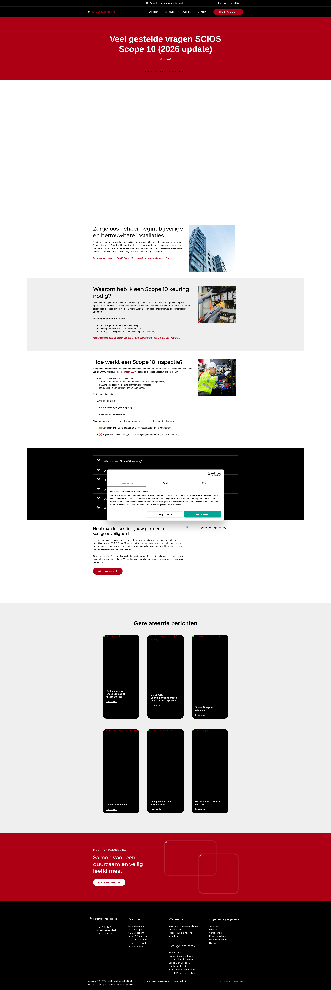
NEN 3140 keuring (137, 939)
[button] (159, 12)
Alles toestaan (202, 514)
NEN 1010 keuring (137, 936)
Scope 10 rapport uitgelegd (204, 708)
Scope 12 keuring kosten (181, 959)
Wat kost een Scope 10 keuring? (123, 461)
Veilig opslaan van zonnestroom (161, 803)
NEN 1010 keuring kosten (182, 973)
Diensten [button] (153, 12)
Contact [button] (202, 12)
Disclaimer (214, 929)
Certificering (215, 933)
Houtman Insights (226, 3)
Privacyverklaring (218, 936)
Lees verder (111, 702)
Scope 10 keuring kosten (181, 956)
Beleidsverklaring (218, 939)
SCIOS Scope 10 (136, 929)
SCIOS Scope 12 (136, 926)
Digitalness (237, 981)
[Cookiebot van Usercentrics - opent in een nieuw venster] (209, 474)
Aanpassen (164, 514)
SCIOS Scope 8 (136, 933)
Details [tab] (165, 483)
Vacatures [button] (170, 12)
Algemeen (214, 926)
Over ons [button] (186, 12)
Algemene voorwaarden (157, 981)
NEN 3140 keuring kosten (182, 970)
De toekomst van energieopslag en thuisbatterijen (116, 694)
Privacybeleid (179, 981)
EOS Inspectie (135, 946)
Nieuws (239, 3)
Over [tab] (204, 483)
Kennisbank (175, 952)
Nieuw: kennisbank (116, 804)
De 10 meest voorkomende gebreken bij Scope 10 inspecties (164, 698)
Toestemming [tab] (127, 483)
